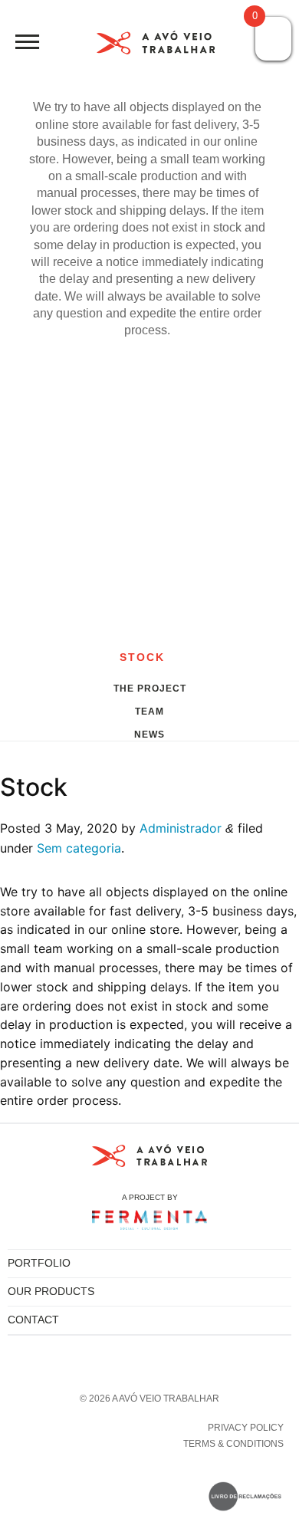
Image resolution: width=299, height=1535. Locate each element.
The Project (149, 687)
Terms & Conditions (233, 1443)
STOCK (145, 657)
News (149, 733)
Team (149, 710)
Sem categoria (79, 848)
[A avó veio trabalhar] (156, 46)
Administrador (181, 828)
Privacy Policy (246, 1427)
